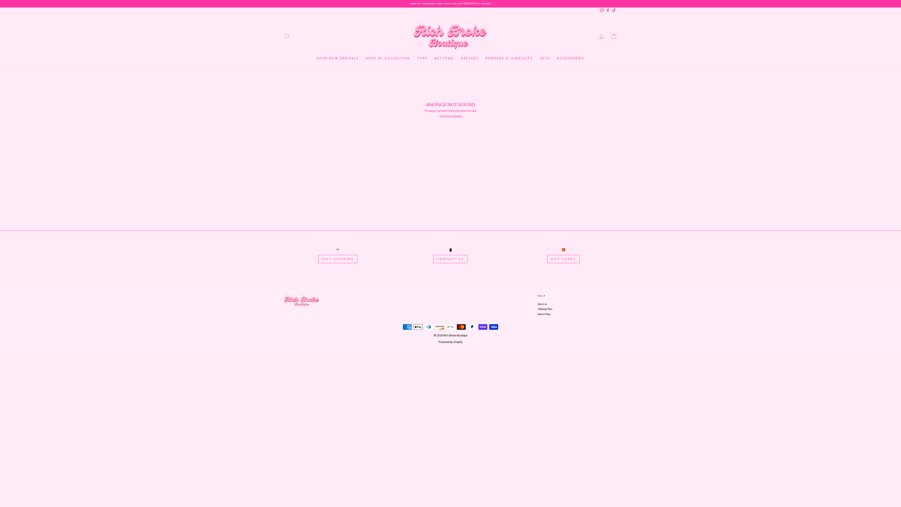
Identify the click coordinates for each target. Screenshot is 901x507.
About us (542, 304)
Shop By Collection (388, 58)
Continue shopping (450, 116)
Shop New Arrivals (338, 58)
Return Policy (544, 314)
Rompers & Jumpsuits (509, 58)
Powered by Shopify (450, 342)
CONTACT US (450, 259)
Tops (422, 58)
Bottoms (444, 58)
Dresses (469, 58)
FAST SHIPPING (338, 259)
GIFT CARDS (563, 259)
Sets (545, 58)
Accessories (570, 58)
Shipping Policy (545, 308)
